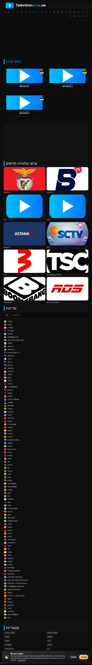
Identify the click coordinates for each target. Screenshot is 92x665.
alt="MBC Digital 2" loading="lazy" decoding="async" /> (67, 96)
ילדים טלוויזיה (9, 649)
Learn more (22, 660)
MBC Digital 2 (67, 86)
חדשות (7, 637)
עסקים (49, 645)
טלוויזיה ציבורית (10, 633)
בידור (49, 641)
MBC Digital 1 (24, 86)
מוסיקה (49, 637)
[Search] (7, 315)
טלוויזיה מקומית (52, 633)
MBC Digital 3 (24, 113)
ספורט (7, 641)
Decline (73, 657)
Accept (83, 657)
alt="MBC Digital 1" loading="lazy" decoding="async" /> (24, 96)
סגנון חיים (8, 645)
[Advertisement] (46, 39)
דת (48, 649)
